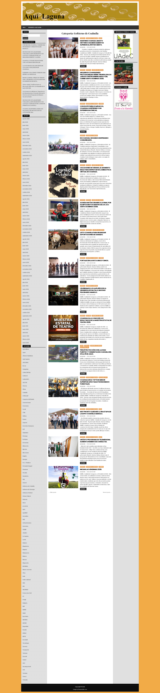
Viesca (24, 676)
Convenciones (27, 402)
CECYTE (25, 382)
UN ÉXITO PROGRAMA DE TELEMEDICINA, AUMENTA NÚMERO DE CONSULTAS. (95, 440)
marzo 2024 (26, 215)
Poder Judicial (26, 579)
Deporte (88, 70)
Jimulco (25, 533)
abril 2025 (25, 172)
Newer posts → (107, 492)
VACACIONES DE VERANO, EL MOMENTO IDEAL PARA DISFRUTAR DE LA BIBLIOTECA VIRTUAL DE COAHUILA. (95, 170)
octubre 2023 (26, 232)
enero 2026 (26, 142)
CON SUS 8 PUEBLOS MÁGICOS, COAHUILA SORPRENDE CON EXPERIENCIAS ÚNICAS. (92, 108)
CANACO (25, 376)
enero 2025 (26, 182)
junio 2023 (25, 245)
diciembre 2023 (27, 225)
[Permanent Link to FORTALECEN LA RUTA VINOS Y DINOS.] (63, 267)
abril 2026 (25, 132)
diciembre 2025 (27, 145)
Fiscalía (25, 472)
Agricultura (26, 349)
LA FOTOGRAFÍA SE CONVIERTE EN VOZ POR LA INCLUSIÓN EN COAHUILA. (33, 67)
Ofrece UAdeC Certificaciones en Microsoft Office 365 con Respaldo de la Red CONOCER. (34, 86)
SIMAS (24, 633)
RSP (24, 606)
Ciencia (25, 386)
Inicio (24, 27)
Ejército (25, 449)
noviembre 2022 (27, 269)
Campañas (25, 369)
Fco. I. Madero (27, 462)
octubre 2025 (26, 152)
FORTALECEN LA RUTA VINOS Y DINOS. (94, 260)
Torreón (25, 646)
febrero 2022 (26, 299)
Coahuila (82, 38)
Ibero (24, 502)
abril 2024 (25, 212)
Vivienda (25, 680)
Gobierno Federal (27, 492)
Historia (25, 499)
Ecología (25, 439)
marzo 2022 (26, 296)
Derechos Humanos (28, 426)
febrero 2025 (26, 179)
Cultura (88, 165)
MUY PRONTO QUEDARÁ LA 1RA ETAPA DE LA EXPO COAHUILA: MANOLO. (95, 412)
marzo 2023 (26, 255)
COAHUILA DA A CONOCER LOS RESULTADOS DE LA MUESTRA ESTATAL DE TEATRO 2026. (95, 320)
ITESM (24, 529)
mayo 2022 (26, 289)
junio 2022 (25, 285)
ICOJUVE (25, 506)
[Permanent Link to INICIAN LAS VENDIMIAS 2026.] (63, 477)
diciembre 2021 (27, 306)
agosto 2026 (26, 118)
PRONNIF (25, 589)
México (25, 559)
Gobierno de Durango (29, 489)
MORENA (25, 566)
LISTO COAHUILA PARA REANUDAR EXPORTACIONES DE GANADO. (93, 233)
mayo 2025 (26, 169)
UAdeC (24, 660)
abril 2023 (25, 252)
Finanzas (25, 469)
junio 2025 (25, 165)
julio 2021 (25, 322)
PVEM (24, 599)
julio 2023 (25, 242)
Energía (25, 459)
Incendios (25, 516)
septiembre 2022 (27, 276)
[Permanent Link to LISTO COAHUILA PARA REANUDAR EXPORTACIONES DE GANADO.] (63, 239)
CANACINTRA (27, 372)
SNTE (24, 636)
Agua (24, 352)
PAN (24, 576)
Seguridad (25, 626)
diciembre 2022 (27, 265)
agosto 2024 (26, 199)
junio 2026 (25, 125)
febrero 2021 (26, 339)
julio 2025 (25, 162)
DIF (24, 429)
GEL (24, 479)
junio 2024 (25, 205)
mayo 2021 (26, 329)
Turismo (101, 103)
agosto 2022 (26, 279)
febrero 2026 (26, 139)
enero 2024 (26, 222)
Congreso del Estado (28, 399)
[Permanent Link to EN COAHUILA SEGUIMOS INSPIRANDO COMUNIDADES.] (63, 144)
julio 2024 (25, 202)
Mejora (25, 556)
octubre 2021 (26, 312)
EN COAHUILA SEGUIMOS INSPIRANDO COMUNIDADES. (94, 139)
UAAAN (25, 656)
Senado (25, 629)
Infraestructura (27, 523)
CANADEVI (26, 379)
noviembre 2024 (27, 189)
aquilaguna (82, 47)
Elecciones (26, 452)
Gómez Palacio (27, 496)
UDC (24, 663)
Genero (25, 482)
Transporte (26, 650)
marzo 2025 (26, 175)
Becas (24, 366)
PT (23, 596)
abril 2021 (25, 332)
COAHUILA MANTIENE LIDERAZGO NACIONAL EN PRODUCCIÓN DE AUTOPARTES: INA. (33, 110)
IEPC (24, 509)
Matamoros (26, 553)
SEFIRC (25, 623)
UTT (24, 670)
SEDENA (25, 619)
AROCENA (25, 362)
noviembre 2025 (27, 149)
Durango (25, 436)
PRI (24, 586)
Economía (25, 442)
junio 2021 (25, 326)
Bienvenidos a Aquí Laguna (34, 27)
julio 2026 (25, 122)
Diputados (25, 432)
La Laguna (25, 536)
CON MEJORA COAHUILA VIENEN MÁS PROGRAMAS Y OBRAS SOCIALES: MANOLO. (34, 46)
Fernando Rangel (27, 466)
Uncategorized (27, 666)
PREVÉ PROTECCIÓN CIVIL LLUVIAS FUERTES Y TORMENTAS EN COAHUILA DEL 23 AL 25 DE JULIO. (95, 352)
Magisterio (26, 546)
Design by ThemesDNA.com (80, 689)
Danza (24, 419)
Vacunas (25, 673)
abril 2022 (25, 292)
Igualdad (25, 513)
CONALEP (25, 396)
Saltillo (24, 609)
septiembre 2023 (27, 235)
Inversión (25, 526)
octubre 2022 (26, 272)
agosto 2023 (26, 239)
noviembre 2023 (27, 229)
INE (24, 519)
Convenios (26, 406)
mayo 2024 (26, 209)
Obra (100, 409)
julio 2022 (25, 282)
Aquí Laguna (26, 359)
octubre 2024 (26, 192)
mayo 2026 (26, 129)
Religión (25, 603)
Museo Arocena (27, 569)
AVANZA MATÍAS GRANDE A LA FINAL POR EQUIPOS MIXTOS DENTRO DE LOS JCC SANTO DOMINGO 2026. (95, 204)
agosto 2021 (26, 319)
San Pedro (25, 616)
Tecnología (26, 643)
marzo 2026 (26, 135)
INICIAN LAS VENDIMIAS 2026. (91, 469)
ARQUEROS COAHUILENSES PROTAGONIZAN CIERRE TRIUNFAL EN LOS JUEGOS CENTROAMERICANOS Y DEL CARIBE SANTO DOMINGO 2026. (95, 75)
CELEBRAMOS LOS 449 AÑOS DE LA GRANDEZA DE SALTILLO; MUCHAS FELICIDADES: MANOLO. (93, 290)
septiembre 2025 (27, 155)
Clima (81, 345)
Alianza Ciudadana (28, 355)
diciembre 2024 (27, 185)
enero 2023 (26, 262)
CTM (24, 412)
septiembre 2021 (27, 316)
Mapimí (25, 549)
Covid (24, 409)
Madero (25, 543)
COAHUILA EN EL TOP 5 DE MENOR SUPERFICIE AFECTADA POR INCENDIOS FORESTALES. (94, 382)
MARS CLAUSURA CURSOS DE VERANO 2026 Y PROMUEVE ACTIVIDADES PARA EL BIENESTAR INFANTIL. (34, 79)
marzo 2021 (26, 336)
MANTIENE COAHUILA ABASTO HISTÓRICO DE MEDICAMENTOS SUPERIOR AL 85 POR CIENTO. (92, 43)
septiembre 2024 (27, 195)
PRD (24, 583)
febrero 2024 (26, 219)
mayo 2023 (26, 249)
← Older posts (52, 492)
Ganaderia (88, 230)
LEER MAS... (83, 66)
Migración (26, 563)
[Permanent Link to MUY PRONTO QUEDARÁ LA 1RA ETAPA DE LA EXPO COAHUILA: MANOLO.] (63, 418)
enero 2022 (26, 302)
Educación (25, 446)
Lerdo (24, 539)
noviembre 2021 (27, 309)
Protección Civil (84, 347)
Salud (100, 38)
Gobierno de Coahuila (91, 38)
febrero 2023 (26, 259)
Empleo (25, 456)
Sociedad (25, 639)
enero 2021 (26, 342)
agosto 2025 (26, 159)
